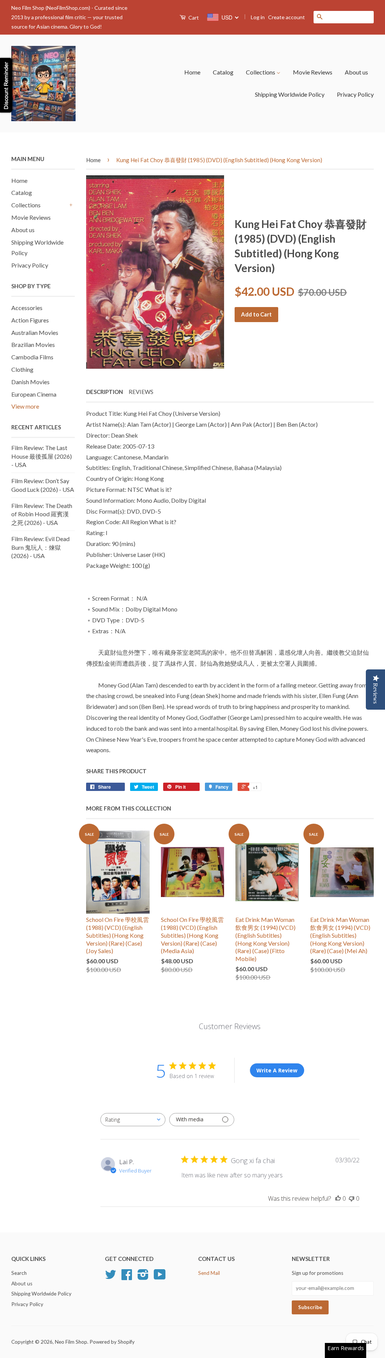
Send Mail (209, 1273)
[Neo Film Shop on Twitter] (110, 1277)
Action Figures (30, 320)
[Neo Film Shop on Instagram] (143, 1277)
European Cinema (33, 394)
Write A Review (276, 1070)
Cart (193, 17)
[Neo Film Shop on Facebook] (126, 1277)
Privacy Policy (355, 94)
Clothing (22, 369)
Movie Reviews (312, 72)
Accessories (26, 307)
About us (356, 72)
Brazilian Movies (33, 344)
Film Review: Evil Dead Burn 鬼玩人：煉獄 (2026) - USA (40, 547)
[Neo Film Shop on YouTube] (160, 1277)
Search (19, 1273)
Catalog (223, 72)
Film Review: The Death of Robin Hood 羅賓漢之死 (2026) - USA (41, 514)
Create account (286, 17)
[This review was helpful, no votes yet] (338, 1198)
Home (192, 72)
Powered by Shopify (112, 1342)
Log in (258, 17)
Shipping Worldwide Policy (289, 94)
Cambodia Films (32, 356)
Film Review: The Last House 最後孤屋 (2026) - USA (41, 456)
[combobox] (132, 1119)
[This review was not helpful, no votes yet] (351, 1198)
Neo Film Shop (71, 1342)
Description (104, 391)
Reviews (141, 391)
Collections (261, 72)
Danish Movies (30, 381)
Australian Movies (34, 332)
